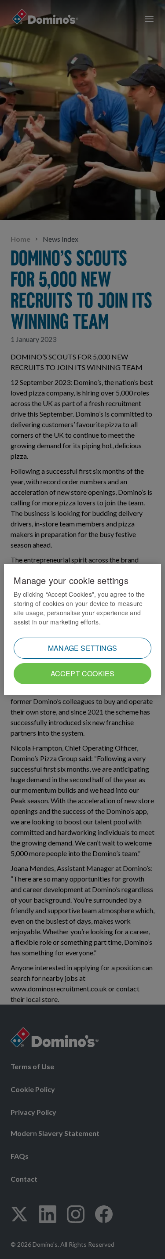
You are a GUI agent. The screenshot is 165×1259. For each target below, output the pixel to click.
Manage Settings (82, 648)
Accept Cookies (83, 673)
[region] (82, 629)
